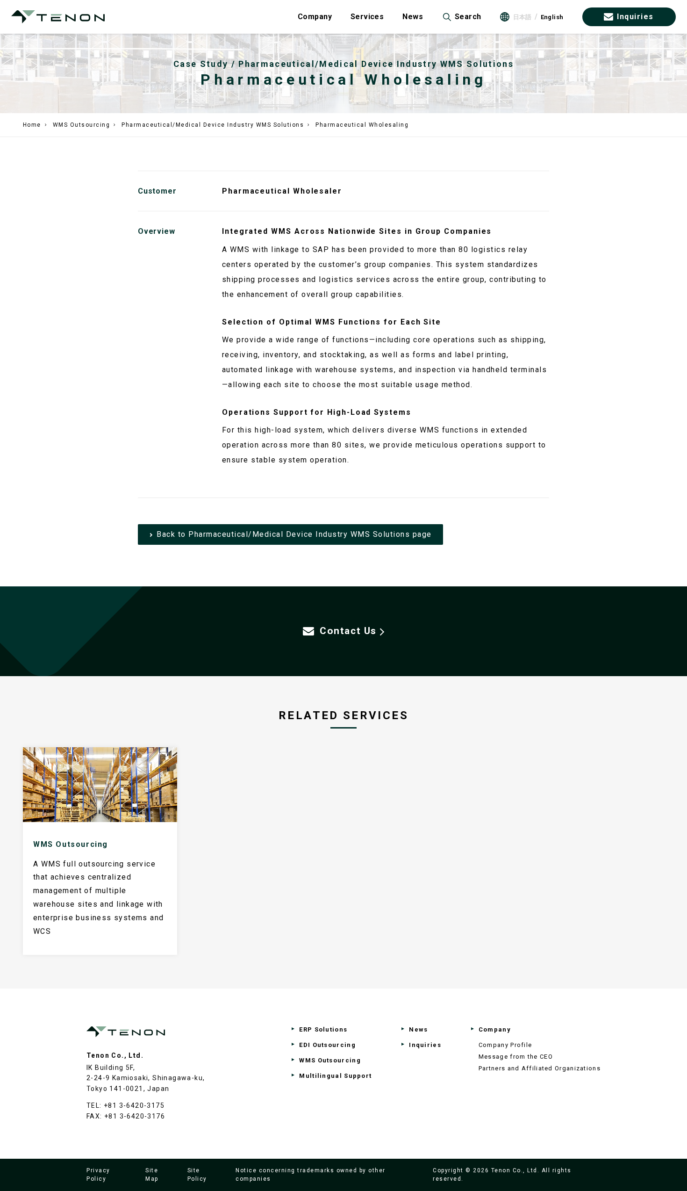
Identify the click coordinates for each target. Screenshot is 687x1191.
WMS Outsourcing (81, 125)
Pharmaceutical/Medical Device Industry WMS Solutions (213, 125)
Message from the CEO (516, 1056)
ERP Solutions (323, 1029)
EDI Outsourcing (327, 1044)
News (412, 16)
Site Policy (197, 1174)
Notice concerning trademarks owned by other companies (311, 1174)
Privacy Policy (98, 1174)
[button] (461, 17)
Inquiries (635, 16)
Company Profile (505, 1044)
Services (367, 16)
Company (315, 16)
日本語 (522, 17)
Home (32, 125)
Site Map (151, 1174)
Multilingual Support (335, 1075)
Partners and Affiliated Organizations (540, 1068)
